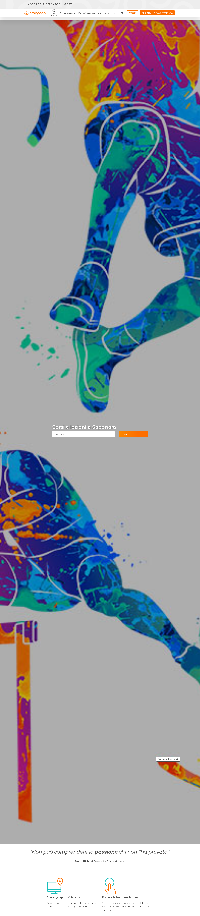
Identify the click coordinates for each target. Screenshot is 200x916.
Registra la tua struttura (157, 13)
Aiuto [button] (115, 13)
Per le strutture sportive (89, 13)
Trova (123, 434)
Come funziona (67, 13)
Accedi (132, 13)
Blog (106, 13)
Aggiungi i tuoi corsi (167, 759)
